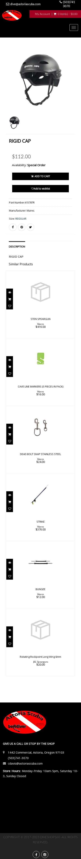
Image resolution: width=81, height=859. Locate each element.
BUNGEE (40, 589)
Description (17, 246)
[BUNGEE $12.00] (40, 574)
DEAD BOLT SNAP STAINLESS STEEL (40, 454)
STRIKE (41, 521)
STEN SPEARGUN (41, 319)
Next (72, 96)
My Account (42, 14)
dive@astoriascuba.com (25, 4)
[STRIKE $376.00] (41, 507)
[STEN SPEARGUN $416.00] (40, 304)
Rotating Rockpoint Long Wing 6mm (40, 656)
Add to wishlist (42, 188)
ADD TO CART (42, 176)
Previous (9, 96)
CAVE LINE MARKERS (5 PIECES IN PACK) (40, 386)
